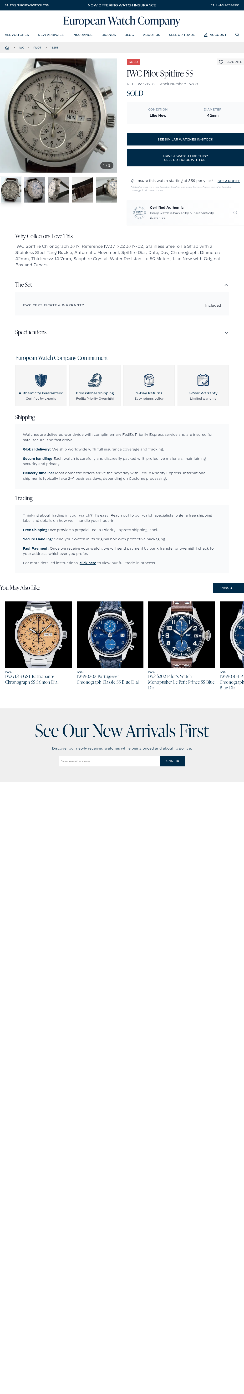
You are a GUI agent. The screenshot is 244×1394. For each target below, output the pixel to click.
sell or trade (182, 34)
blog (129, 34)
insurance (82, 34)
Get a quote (229, 181)
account (218, 34)
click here (88, 563)
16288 (54, 47)
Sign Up (172, 761)
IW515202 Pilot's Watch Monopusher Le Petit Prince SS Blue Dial (181, 682)
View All (228, 588)
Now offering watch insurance (122, 5)
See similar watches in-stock (185, 139)
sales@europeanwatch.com (27, 5)
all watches (17, 34)
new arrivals (51, 34)
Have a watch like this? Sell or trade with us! (185, 157)
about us (151, 34)
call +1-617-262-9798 (225, 5)
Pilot (37, 47)
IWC (21, 47)
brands (109, 34)
